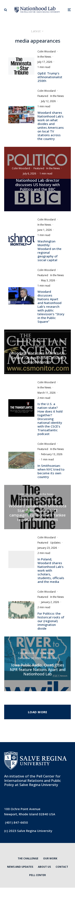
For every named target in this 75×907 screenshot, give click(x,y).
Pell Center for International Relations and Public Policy (32, 780)
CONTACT (62, 867)
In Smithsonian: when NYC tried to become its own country (51, 471)
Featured (43, 96)
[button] (5, 9)
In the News (44, 56)
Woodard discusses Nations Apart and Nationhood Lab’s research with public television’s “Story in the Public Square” (51, 306)
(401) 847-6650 (16, 822)
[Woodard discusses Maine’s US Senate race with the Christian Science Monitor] (37, 352)
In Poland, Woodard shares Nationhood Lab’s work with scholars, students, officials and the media (51, 570)
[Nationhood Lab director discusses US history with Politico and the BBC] (37, 179)
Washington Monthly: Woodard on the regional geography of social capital (49, 250)
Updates (55, 542)
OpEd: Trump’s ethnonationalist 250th (50, 77)
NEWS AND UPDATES (20, 867)
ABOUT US (44, 867)
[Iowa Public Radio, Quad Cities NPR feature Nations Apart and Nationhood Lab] (37, 663)
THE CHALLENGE (28, 858)
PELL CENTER (37, 875)
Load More (37, 712)
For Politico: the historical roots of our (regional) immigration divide (51, 621)
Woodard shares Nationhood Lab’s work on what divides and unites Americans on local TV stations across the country (51, 126)
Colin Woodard (47, 51)
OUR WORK (50, 858)
